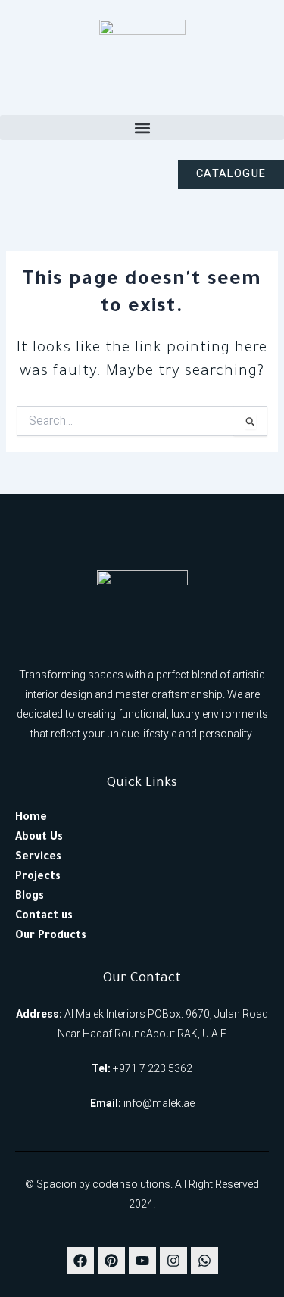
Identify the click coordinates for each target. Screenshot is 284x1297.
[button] (142, 127)
